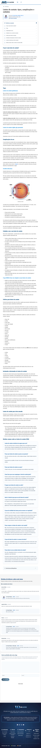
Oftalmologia (7, 6)
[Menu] (17, 2)
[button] (20, 23)
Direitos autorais (20, 735)
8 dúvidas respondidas (13, 18)
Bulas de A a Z (28, 733)
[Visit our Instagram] (19, 725)
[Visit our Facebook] (17, 725)
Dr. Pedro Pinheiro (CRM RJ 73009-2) (17, 15)
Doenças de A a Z (28, 735)
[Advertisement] (20, 691)
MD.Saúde (3, 6)
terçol (16, 164)
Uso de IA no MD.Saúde (12, 737)
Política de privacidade (20, 733)
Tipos (7, 28)
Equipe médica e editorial (4, 734)
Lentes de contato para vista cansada (12, 40)
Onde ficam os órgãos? (36, 735)
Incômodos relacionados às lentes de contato (13, 37)
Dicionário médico (36, 733)
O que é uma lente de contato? (11, 25)
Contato (5, 736)
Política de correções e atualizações (12, 734)
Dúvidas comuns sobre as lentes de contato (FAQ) (14, 42)
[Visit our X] (21, 725)
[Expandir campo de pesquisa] (21, 2)
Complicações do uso (9, 30)
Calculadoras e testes (36, 738)
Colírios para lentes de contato (11, 35)
